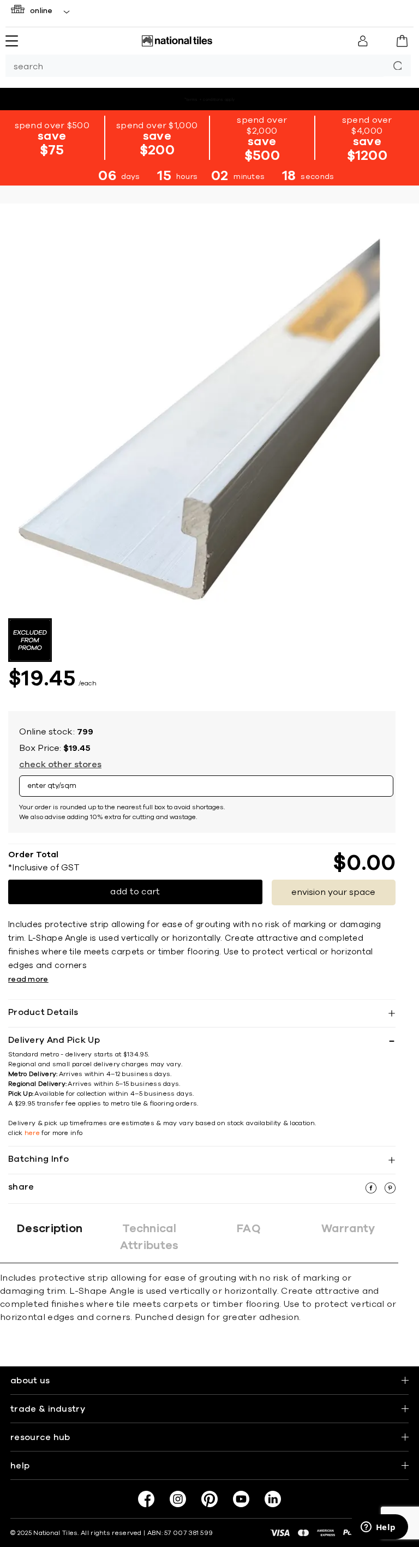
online (41, 11)
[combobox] (194, 66)
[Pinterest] (209, 1499)
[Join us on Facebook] (146, 1499)
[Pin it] (390, 1190)
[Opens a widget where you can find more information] (378, 1528)
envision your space (333, 892)
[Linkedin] (273, 1499)
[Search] (397, 65)
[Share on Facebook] (372, 1190)
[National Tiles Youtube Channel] (241, 1499)
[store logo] (177, 40)
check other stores (60, 764)
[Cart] (402, 41)
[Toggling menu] (11, 40)
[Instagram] (178, 1499)
